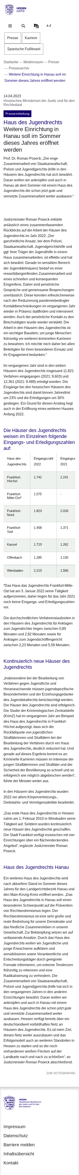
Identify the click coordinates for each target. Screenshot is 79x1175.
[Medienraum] (36, 26)
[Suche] (23, 26)
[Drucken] (41, 207)
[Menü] (10, 26)
